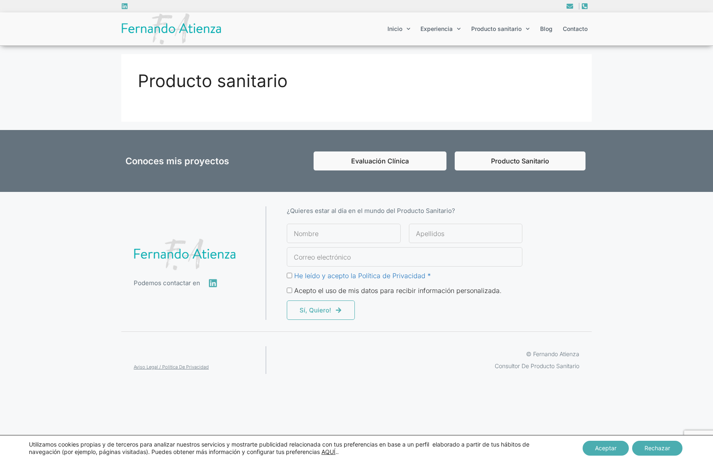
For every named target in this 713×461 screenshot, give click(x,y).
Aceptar (605, 448)
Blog (546, 28)
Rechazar (657, 448)
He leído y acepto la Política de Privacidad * (362, 276)
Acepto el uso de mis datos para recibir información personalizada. (398, 290)
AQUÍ (328, 451)
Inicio (394, 28)
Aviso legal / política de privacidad (171, 367)
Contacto (575, 28)
